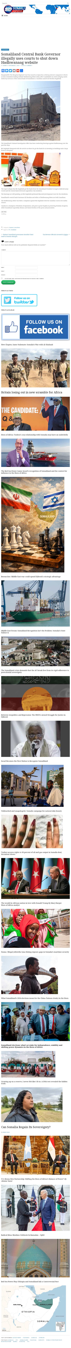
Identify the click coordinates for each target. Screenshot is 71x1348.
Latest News (17, 227)
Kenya (15, 1341)
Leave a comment (26, 65)
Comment (3, 250)
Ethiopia (22, 1341)
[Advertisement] (35, 31)
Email (3, 271)
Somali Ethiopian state (54, 1340)
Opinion (41, 1337)
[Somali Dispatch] (35, 9)
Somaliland (13, 229)
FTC (9, 229)
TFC (28, 1341)
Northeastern (6, 1341)
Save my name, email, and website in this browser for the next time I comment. (24, 278)
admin (5, 65)
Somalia (34, 1337)
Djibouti (41, 1340)
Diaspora (33, 1340)
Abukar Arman (6, 1132)
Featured (5, 49)
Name (2, 267)
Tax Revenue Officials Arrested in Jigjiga (55, 234)
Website (3, 275)
